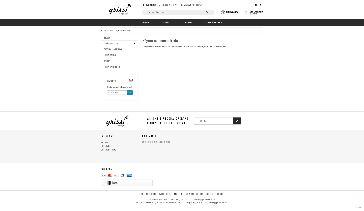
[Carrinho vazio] (254, 14)
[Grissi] (119, 9)
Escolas (104, 142)
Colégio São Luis (111, 43)
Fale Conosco (151, 5)
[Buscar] (207, 12)
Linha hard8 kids (108, 150)
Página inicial (108, 30)
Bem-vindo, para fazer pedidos (230, 12)
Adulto (107, 61)
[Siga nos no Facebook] (261, 4)
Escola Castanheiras (113, 49)
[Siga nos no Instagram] (256, 4)
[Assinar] (130, 92)
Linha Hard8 (106, 146)
